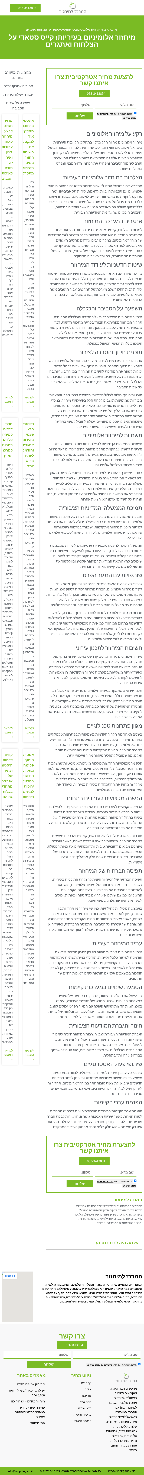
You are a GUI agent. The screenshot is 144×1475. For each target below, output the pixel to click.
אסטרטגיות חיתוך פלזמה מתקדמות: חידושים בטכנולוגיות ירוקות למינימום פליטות (24, 775)
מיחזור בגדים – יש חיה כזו (28, 1401)
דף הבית (113, 29)
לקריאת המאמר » (29, 402)
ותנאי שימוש (129, 118)
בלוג (103, 29)
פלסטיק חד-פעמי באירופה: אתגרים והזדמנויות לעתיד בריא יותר (25, 445)
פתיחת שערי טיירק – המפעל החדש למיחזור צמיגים (30, 1412)
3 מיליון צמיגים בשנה (31, 1384)
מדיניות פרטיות (105, 113)
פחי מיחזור (37, 1423)
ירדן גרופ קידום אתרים (122, 1471)
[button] (138, 7)
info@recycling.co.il (20, 1471)
